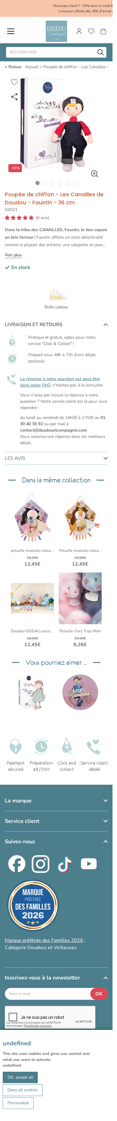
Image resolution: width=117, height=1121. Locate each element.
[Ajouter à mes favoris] (14, 82)
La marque (18, 800)
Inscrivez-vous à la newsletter (42, 977)
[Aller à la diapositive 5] (67, 183)
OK (99, 994)
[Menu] (11, 31)
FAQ (46, 385)
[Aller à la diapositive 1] (37, 183)
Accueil (31, 67)
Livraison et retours (33, 324)
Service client (22, 821)
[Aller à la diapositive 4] (60, 183)
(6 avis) (42, 218)
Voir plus (13, 255)
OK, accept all (20, 1077)
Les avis (15, 458)
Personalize (18, 1103)
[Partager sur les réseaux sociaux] (14, 96)
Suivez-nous (20, 841)
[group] (32, 692)
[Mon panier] (103, 31)
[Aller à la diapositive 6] (75, 183)
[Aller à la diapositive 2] (45, 183)
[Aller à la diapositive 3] (52, 183)
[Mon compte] (79, 31)
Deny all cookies (23, 1090)
